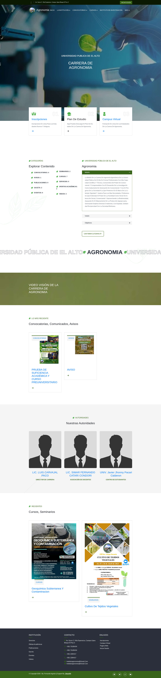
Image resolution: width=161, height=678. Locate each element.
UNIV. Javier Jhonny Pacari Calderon (116, 474)
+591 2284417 (71, 654)
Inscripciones (39, 119)
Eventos (31, 655)
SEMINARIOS (93, 600)
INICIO (52, 10)
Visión (87, 216)
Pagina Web (104, 646)
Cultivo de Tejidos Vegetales (101, 606)
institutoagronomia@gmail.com (77, 661)
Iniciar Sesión (104, 648)
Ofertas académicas (35, 644)
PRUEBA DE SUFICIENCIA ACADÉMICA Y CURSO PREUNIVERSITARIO (44, 376)
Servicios (32, 640)
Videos (31, 659)
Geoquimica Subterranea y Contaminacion (47, 590)
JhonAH (68, 673)
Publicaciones (33, 648)
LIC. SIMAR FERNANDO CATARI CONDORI (80, 474)
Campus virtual (111, 119)
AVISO (71, 369)
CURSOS (93, 10)
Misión (87, 172)
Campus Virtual (105, 643)
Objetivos (88, 223)
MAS (126, 10)
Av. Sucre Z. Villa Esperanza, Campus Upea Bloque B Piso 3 (52, 2)
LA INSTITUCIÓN (63, 10)
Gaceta (31, 652)
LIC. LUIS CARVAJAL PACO (45, 474)
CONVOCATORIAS (79, 10)
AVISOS (71, 338)
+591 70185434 (71, 646)
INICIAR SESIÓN (126, 2)
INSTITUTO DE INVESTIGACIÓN (111, 10)
